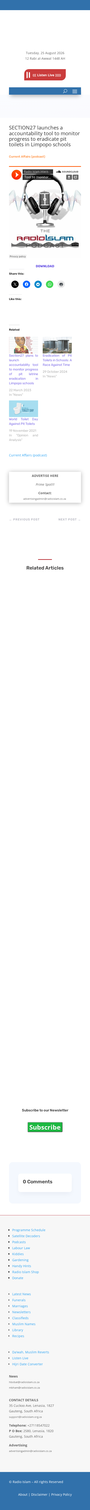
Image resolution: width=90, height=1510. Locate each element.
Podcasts (19, 1242)
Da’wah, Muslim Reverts (30, 1352)
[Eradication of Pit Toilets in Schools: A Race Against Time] (57, 345)
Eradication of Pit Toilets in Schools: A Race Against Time (57, 360)
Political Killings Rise (36, 908)
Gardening (20, 1260)
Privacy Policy (61, 1494)
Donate (17, 1278)
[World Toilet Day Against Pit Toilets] (23, 408)
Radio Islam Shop (25, 1272)
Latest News (21, 1294)
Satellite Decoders (26, 1236)
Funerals (19, 1300)
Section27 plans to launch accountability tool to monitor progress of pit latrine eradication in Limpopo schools (23, 369)
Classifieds (20, 1318)
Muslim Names (24, 1324)
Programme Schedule (28, 1230)
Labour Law (21, 1248)
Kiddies (18, 1254)
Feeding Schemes (34, 828)
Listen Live (20, 1358)
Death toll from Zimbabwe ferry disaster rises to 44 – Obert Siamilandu (45, 645)
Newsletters (21, 1312)
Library (17, 1330)
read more (29, 655)
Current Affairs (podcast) (27, 156)
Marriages (20, 1306)
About (22, 1494)
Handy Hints (21, 1266)
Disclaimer (39, 1494)
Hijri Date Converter (27, 1364)
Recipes (18, 1336)
